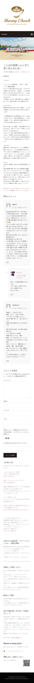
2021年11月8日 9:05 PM (19, 207)
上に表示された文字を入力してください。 (15, 443)
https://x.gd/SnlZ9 (8, 476)
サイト (5, 419)
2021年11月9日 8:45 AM (19, 308)
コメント (6, 380)
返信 (7, 262)
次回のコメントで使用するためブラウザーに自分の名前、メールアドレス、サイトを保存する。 (15, 432)
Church (7, 678)
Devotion (12, 188)
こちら (17, 637)
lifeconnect (22, 188)
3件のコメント (26, 72)
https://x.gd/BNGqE (9, 482)
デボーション (20, 190)
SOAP (26, 188)
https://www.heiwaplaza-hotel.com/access (16, 510)
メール (6, 410)
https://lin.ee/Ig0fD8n (9, 531)
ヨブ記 (26, 190)
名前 (5, 401)
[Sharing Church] (17, 25)
